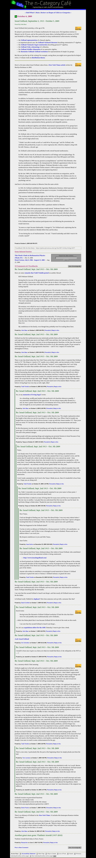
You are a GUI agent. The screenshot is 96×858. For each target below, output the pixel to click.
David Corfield (25, 602)
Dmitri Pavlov (25, 807)
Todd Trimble (25, 386)
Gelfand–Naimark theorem (47, 42)
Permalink (48, 330)
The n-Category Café (48, 3)
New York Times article (57, 65)
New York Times (44, 815)
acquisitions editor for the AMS (35, 627)
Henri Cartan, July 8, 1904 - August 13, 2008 (30, 260)
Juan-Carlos (29, 544)
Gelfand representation (29, 40)
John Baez (24, 330)
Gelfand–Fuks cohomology (30, 47)
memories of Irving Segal (32, 395)
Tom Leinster (26, 758)
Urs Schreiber (25, 642)
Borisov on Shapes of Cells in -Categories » (56, 12)
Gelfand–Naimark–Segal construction (34, 45)
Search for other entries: (66, 255)
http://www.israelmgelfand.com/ (35, 558)
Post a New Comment (21, 847)
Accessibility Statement (28, 853)
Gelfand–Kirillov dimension (30, 49)
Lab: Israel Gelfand (22, 639)
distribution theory (38, 58)
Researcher (24, 842)
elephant (36, 599)
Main (37, 12)
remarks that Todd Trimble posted (37, 273)
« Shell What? (29, 12)
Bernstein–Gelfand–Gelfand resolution (34, 51)
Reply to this (55, 330)
